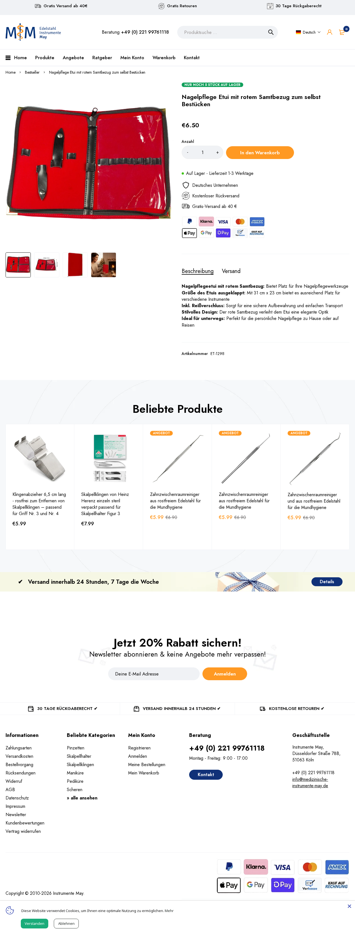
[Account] (330, 32)
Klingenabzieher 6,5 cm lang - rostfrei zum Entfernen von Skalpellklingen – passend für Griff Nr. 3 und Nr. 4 (39, 504)
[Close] (349, 906)
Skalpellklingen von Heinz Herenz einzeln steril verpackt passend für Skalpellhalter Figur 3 (105, 504)
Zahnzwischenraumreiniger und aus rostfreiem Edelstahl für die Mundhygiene (314, 501)
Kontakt (206, 774)
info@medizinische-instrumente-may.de (310, 782)
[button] (308, 32)
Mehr (169, 910)
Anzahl (188, 141)
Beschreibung (198, 271)
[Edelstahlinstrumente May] (33, 32)
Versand (231, 271)
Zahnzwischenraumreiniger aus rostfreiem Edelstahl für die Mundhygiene (175, 500)
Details (327, 581)
